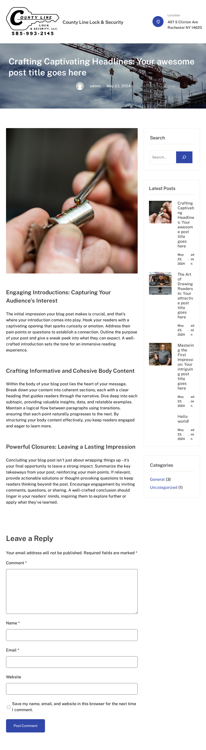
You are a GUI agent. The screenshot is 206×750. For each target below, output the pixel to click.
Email (12, 650)
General (157, 479)
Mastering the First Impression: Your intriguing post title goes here (186, 367)
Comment (16, 562)
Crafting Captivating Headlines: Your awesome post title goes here (186, 224)
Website (13, 677)
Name (13, 623)
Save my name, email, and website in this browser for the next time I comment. (74, 706)
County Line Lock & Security (93, 22)
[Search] (184, 157)
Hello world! (183, 419)
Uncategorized (163, 487)
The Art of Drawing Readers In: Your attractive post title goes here (185, 296)
